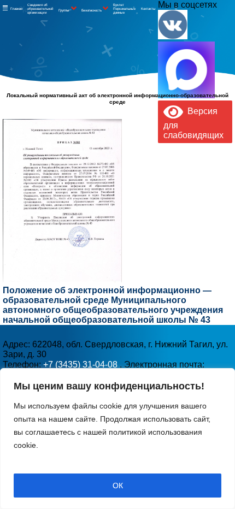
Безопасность (91, 10)
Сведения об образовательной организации (40, 8)
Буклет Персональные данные (124, 8)
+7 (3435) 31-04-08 (81, 364)
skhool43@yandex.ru (162, 191)
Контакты (148, 8)
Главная (16, 8)
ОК (118, 485)
